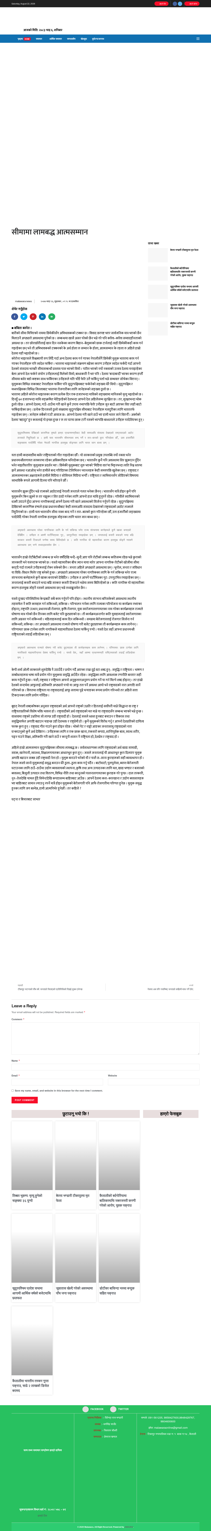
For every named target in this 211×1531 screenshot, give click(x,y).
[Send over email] (52, 316)
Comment (18, 1019)
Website (112, 1075)
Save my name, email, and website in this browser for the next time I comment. (59, 1090)
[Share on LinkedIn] (42, 316)
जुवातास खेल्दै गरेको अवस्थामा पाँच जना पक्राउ (183, 306)
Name (16, 1060)
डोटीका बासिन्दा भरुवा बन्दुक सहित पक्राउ (182, 324)
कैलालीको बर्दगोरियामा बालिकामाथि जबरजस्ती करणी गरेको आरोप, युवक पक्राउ (183, 271)
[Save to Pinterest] (33, 316)
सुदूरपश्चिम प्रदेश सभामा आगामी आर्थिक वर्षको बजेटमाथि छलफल (184, 288)
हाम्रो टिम (162, 3)
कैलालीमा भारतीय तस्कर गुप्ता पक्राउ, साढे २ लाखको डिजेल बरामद (30, 1386)
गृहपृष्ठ (24, 38)
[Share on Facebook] (15, 316)
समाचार (39, 38)
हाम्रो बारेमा (193, 3)
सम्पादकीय (71, 38)
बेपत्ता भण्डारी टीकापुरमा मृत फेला (184, 250)
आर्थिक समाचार (55, 38)
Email (16, 1075)
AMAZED (129, 1527)
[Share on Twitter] (24, 316)
